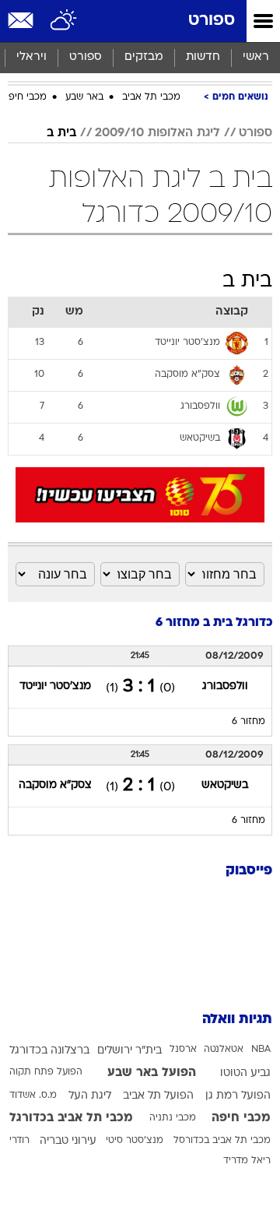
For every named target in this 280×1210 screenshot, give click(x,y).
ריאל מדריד (247, 1161)
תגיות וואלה (237, 1019)
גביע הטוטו (245, 1073)
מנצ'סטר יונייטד (55, 686)
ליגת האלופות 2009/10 (157, 133)
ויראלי (31, 57)
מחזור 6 (248, 721)
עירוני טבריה (68, 1141)
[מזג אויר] (64, 21)
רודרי (19, 1140)
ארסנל (183, 1049)
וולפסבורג (225, 686)
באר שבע (84, 97)
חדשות (203, 57)
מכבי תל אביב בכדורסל (222, 1140)
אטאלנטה (223, 1049)
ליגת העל (89, 1096)
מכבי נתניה (172, 1118)
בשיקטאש (224, 785)
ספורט (211, 20)
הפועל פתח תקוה (45, 1072)
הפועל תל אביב (158, 1096)
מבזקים (143, 57)
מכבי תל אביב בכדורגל (71, 1118)
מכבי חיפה (24, 97)
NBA (261, 1049)
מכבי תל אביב (151, 97)
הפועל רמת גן (238, 1096)
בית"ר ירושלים (129, 1051)
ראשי (256, 57)
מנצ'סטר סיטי (134, 1140)
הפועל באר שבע (151, 1073)
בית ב (61, 133)
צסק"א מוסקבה (55, 785)
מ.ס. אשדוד (33, 1095)
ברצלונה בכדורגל (49, 1051)
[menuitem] (202, 57)
